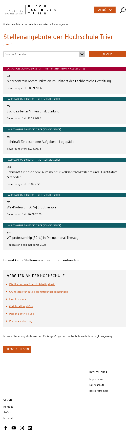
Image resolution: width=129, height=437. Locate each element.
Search (123, 10)
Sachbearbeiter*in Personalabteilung (33, 111)
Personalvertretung (20, 321)
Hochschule (30, 24)
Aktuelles (43, 24)
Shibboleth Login (17, 349)
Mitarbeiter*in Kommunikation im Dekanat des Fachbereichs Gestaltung (59, 81)
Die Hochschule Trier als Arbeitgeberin (32, 284)
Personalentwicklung (21, 313)
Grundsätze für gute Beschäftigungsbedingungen (38, 291)
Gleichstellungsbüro (21, 306)
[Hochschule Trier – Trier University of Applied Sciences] (64, 9)
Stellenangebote (60, 24)
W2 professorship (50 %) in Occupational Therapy (42, 238)
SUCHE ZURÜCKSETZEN (107, 55)
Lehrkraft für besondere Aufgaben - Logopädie (40, 142)
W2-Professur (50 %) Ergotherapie (31, 207)
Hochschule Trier (11, 24)
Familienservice (18, 299)
